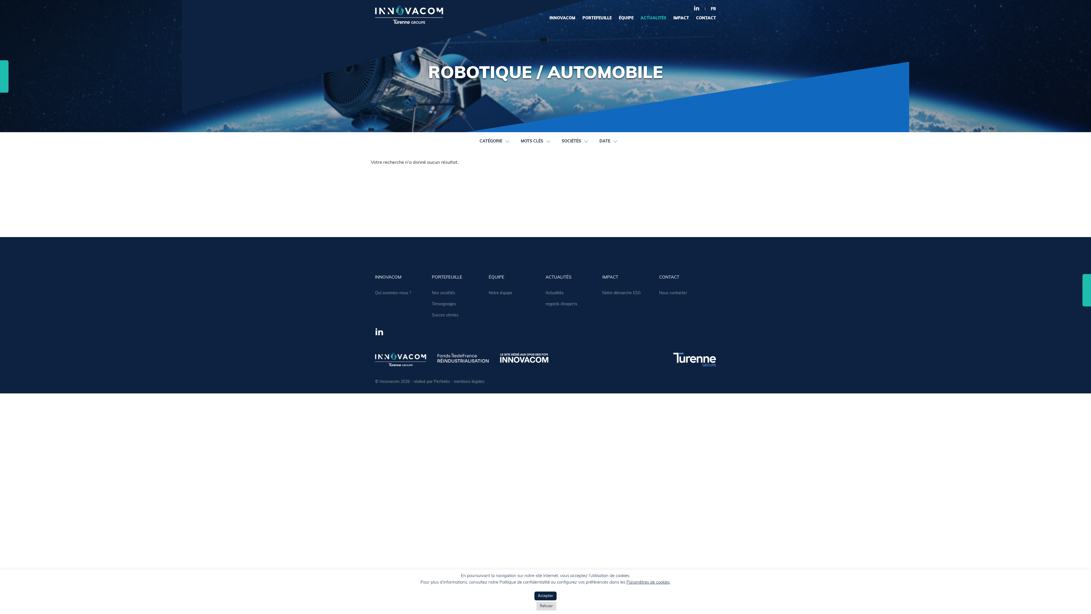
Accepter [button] (545, 596)
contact (706, 18)
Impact (681, 18)
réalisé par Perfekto (432, 382)
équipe (626, 18)
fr (713, 9)
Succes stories (445, 315)
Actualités (555, 293)
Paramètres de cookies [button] (648, 582)
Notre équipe (500, 293)
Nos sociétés (443, 293)
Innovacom (562, 18)
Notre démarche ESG (621, 293)
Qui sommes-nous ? (393, 293)
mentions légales (469, 382)
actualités (653, 18)
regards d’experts (561, 304)
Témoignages (444, 304)
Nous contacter (673, 293)
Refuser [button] (546, 606)
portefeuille (597, 18)
